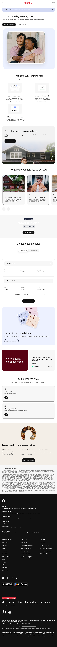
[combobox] (29, 226)
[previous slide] (4, 209)
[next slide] (8, 209)
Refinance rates (33, 250)
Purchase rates (23, 250)
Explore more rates (28, 300)
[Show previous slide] (45, 366)
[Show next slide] (51, 366)
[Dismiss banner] (52, 9)
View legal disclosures (48, 294)
